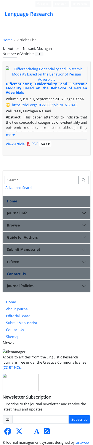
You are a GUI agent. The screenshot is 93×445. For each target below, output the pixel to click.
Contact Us (16, 273)
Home (8, 40)
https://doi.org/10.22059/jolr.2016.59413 (44, 105)
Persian (82, 4)
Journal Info (17, 213)
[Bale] (28, 432)
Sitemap (12, 336)
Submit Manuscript (23, 249)
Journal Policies (20, 285)
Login (44, 4)
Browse (13, 225)
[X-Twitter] (19, 432)
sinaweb (82, 442)
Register (60, 4)
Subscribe (79, 419)
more (10, 134)
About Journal (17, 309)
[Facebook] (8, 432)
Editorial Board (18, 316)
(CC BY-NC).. (12, 367)
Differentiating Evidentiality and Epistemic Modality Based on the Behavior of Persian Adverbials (46, 88)
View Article (15, 144)
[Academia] (37, 432)
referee (13, 261)
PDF (40, 143)
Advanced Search (19, 187)
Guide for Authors (22, 237)
